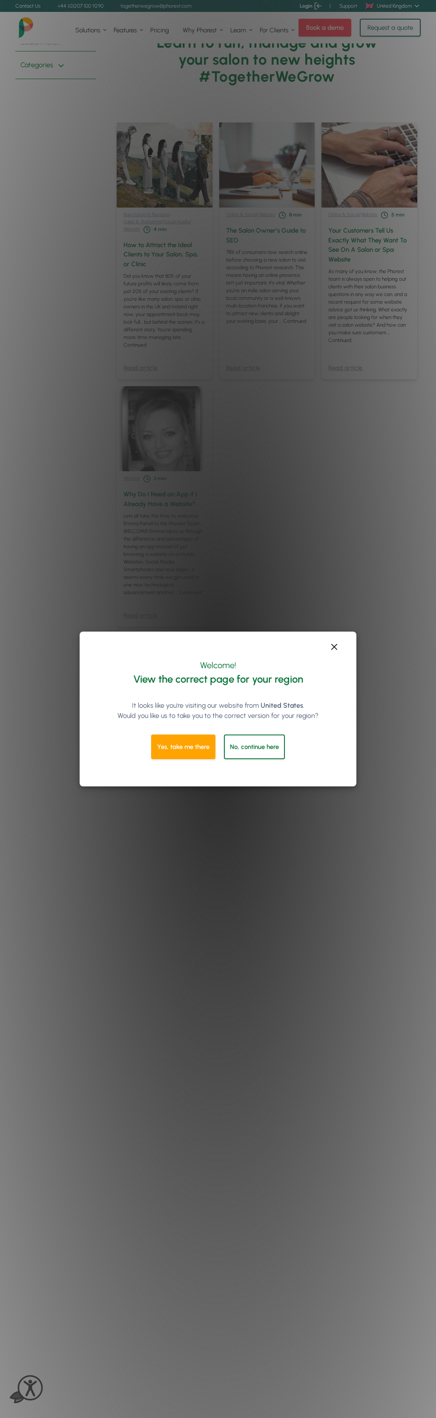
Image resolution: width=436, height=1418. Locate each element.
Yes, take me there (183, 747)
